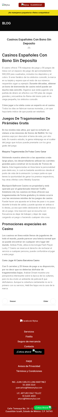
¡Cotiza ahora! (24, 351)
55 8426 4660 (29, 396)
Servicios (29, 331)
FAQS (29, 361)
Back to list (29, 301)
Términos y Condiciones (29, 371)
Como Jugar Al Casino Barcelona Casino (21, 260)
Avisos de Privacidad (29, 366)
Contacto (29, 346)
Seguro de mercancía (29, 341)
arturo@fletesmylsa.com (29, 398)
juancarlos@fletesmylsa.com (29, 387)
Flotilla (29, 336)
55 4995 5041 (29, 385)
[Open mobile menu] (54, 5)
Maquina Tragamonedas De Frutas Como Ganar (24, 151)
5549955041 (36, 5)
